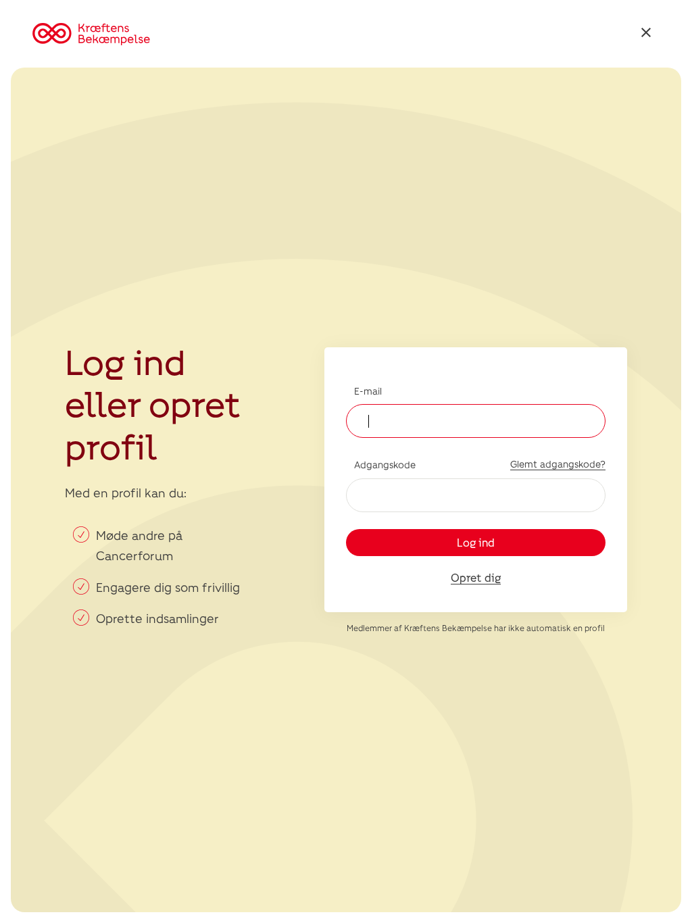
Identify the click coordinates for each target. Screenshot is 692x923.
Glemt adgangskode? (558, 464)
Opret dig (476, 577)
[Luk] (646, 34)
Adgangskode (385, 464)
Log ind (476, 542)
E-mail (368, 391)
